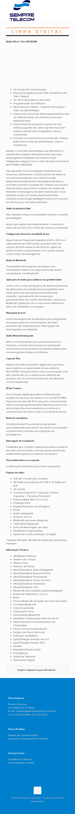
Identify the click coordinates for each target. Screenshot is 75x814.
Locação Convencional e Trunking (28, 738)
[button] (37, 669)
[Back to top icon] (37, 790)
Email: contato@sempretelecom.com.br (32, 711)
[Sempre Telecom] (22, 20)
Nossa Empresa (17, 704)
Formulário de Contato (21, 707)
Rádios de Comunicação (23, 735)
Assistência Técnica (20, 759)
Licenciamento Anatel (21, 763)
